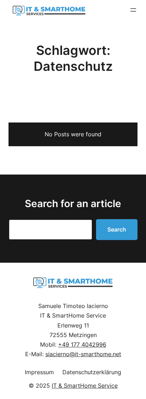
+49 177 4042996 (82, 344)
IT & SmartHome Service (85, 385)
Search (116, 229)
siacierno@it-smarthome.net (83, 354)
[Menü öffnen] (133, 10)
